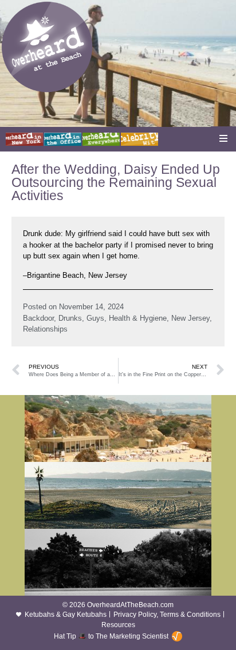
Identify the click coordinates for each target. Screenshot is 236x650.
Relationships (45, 329)
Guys (95, 318)
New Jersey (190, 318)
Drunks (70, 318)
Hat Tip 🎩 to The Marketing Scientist (111, 636)
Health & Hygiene (138, 318)
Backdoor (38, 318)
